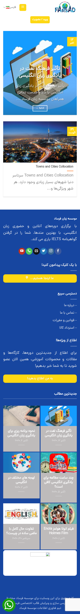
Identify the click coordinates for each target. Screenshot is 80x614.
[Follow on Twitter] (43, 251)
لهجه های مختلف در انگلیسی (21, 480)
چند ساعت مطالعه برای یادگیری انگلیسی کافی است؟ (59, 482)
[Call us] (29, 251)
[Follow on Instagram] (51, 251)
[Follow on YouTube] (22, 251)
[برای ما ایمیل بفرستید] (36, 251)
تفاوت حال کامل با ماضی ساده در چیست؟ (21, 531)
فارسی (12, 7)
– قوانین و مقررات (65, 320)
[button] (22, 7)
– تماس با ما (68, 313)
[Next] (7, 73)
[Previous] (70, 73)
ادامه (40, 108)
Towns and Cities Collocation (54, 167)
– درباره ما (70, 305)
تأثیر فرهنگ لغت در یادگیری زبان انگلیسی (40, 72)
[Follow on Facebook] (58, 251)
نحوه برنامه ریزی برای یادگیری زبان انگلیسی (21, 433)
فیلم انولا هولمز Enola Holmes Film (59, 531)
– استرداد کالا (68, 328)
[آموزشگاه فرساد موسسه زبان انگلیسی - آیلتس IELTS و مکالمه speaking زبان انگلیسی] (65, 7)
